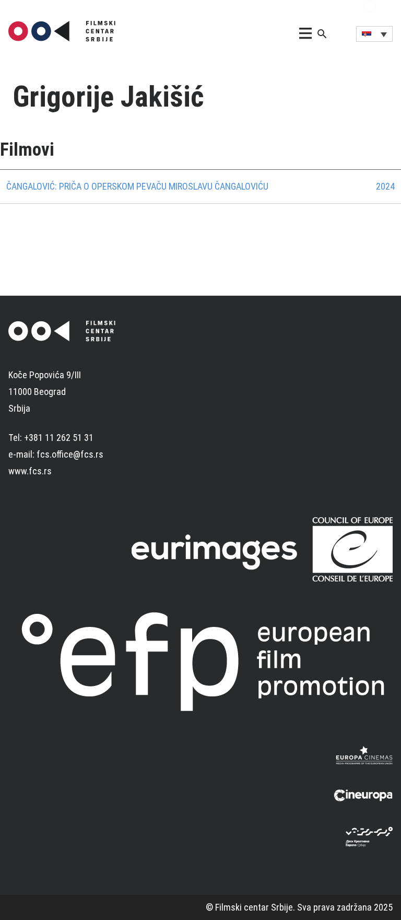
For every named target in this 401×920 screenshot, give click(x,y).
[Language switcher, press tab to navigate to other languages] (374, 34)
